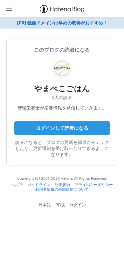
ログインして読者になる (62, 128)
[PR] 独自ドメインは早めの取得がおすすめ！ (62, 22)
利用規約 (62, 185)
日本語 (44, 204)
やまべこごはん (62, 88)
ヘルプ (17, 185)
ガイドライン (38, 185)
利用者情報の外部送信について (62, 189)
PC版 (60, 204)
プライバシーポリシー (94, 185)
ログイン (77, 204)
